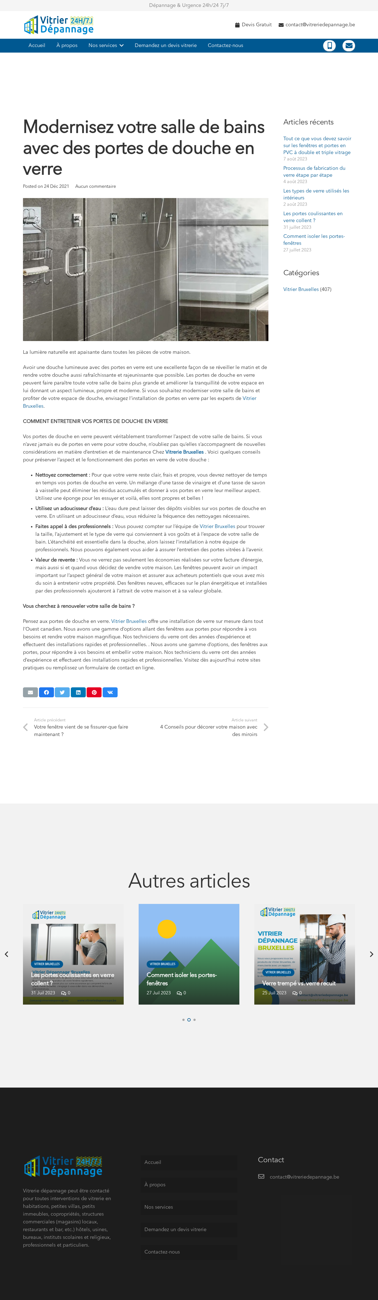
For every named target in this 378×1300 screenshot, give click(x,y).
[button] (183, 1020)
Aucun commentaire (95, 186)
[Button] (329, 45)
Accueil (152, 1162)
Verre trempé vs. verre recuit (298, 983)
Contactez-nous (162, 1252)
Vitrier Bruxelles (218, 526)
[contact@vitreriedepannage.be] (264, 1177)
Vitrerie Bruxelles (184, 452)
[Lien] (60, 25)
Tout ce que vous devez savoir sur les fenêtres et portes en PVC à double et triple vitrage (317, 145)
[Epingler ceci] (94, 692)
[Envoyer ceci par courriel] (30, 692)
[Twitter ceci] (62, 692)
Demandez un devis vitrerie (175, 1229)
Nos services (158, 1207)
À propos (154, 1184)
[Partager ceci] (46, 692)
